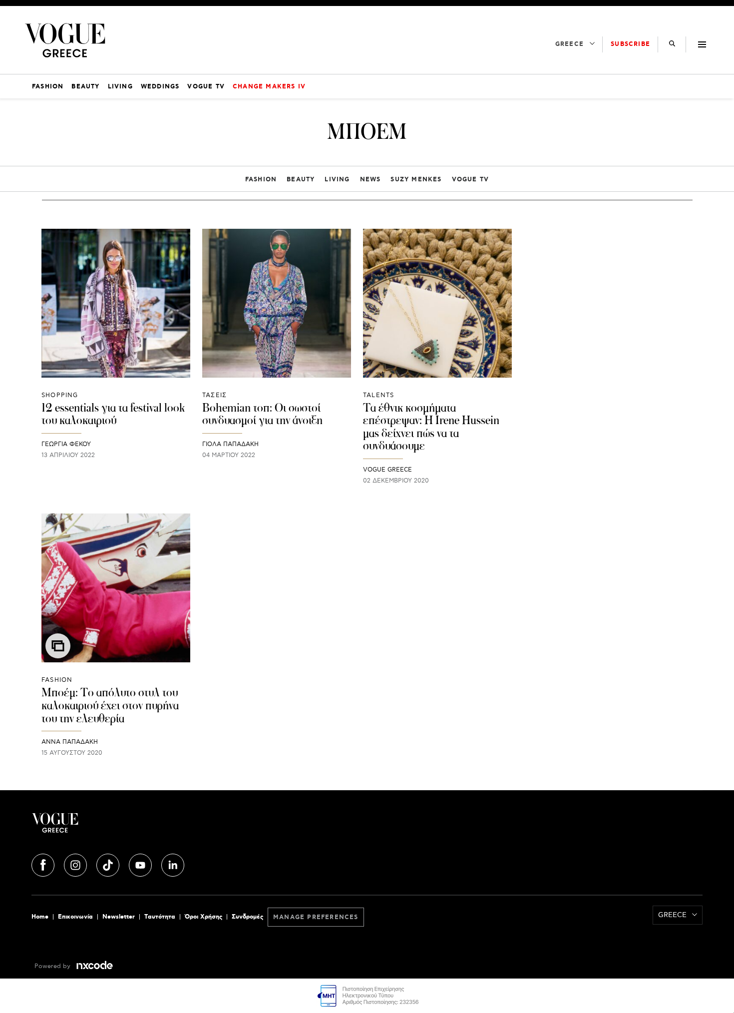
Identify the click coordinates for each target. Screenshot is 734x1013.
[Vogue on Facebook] (43, 863)
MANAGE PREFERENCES (316, 917)
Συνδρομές (247, 917)
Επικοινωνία (75, 917)
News (370, 179)
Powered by (53, 966)
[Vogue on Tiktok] (108, 863)
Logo (143, 826)
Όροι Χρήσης (203, 917)
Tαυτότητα (159, 917)
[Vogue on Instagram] (76, 863)
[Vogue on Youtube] (141, 863)
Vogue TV (470, 179)
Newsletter (118, 917)
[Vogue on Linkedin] (172, 863)
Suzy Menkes (415, 179)
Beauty (301, 179)
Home (39, 917)
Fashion (261, 179)
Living (337, 179)
